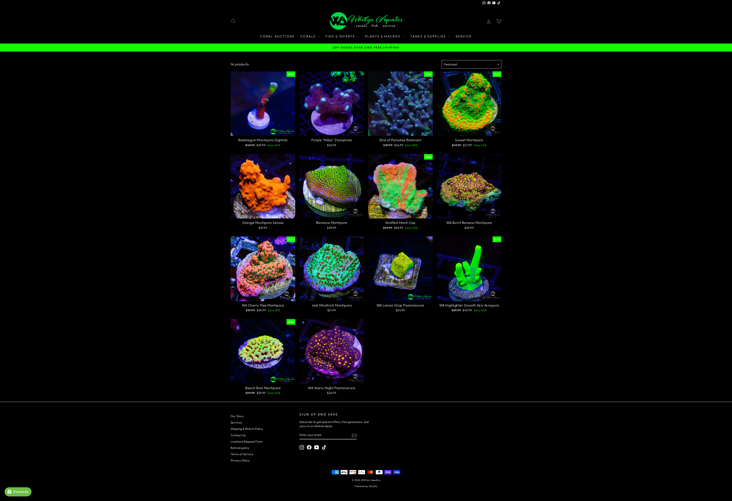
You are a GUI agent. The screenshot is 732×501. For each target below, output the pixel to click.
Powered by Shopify (366, 486)
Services (236, 422)
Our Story (237, 416)
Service (464, 36)
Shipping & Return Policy (247, 429)
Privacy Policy (240, 460)
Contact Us (238, 435)
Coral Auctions (277, 36)
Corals (308, 36)
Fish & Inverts (341, 36)
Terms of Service (242, 454)
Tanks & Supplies (428, 36)
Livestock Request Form (247, 441)
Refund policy (240, 448)
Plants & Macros (383, 36)
